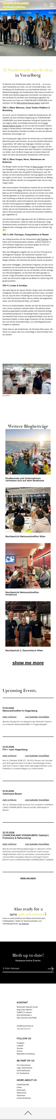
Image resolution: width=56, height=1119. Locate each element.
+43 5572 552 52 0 (24, 1029)
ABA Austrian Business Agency (28, 103)
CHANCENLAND (23, 1085)
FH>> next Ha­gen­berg (15, 750)
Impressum (21, 1095)
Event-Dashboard (23, 1071)
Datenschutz (21, 1093)
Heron (19, 190)
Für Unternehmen (23, 1065)
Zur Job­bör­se (24, 924)
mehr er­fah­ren (9, 716)
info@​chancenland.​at (25, 1026)
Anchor (19, 1051)
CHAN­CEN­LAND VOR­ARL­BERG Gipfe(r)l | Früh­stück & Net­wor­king (26, 836)
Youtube (20, 1048)
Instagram (20, 1043)
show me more (28, 662)
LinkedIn (20, 1046)
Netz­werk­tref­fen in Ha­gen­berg (20, 711)
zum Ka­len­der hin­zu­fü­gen (37, 716)
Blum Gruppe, (38, 167)
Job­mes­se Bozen (12, 794)
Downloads (21, 1090)
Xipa (33, 147)
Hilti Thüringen (43, 239)
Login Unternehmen (24, 1068)
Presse (19, 1087)
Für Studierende (23, 1073)
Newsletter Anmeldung (25, 1054)
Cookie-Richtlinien (24, 1098)
